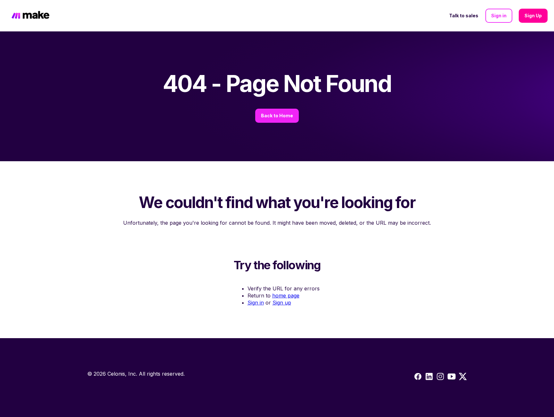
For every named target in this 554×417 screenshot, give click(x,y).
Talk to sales (463, 15)
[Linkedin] (440, 377)
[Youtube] (452, 377)
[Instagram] (429, 377)
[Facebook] (418, 377)
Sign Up (533, 15)
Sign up (282, 302)
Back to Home (277, 115)
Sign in (499, 15)
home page (285, 295)
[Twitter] (463, 377)
